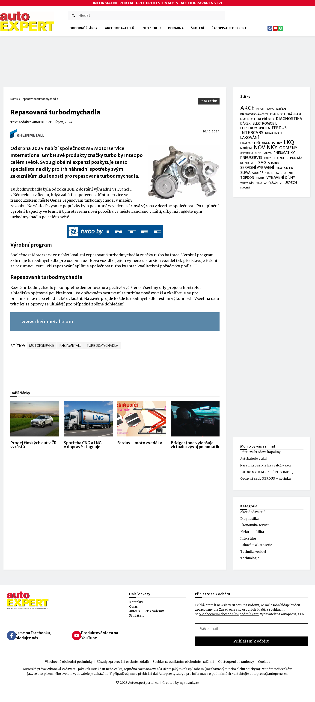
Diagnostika (249, 519)
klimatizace (274, 133)
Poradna (176, 28)
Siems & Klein (284, 168)
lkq (289, 142)
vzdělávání (271, 183)
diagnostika (289, 119)
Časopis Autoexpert (229, 28)
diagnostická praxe (286, 114)
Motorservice (41, 346)
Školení (197, 28)
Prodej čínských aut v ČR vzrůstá (33, 444)
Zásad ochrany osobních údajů (242, 610)
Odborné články (83, 28)
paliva (267, 153)
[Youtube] (275, 28)
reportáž (294, 158)
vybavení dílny (280, 177)
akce (247, 108)
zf (281, 183)
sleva (245, 172)
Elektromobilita (252, 532)
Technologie (249, 558)
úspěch (291, 183)
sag (262, 163)
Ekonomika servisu (254, 525)
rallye (268, 158)
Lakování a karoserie (256, 545)
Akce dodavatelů (119, 28)
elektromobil (265, 123)
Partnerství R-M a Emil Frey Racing (267, 472)
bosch (260, 109)
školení (245, 187)
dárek (245, 123)
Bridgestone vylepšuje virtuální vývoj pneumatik (195, 444)
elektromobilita (255, 128)
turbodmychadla (102, 346)
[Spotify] (280, 28)
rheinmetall (70, 346)
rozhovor (248, 163)
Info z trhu (151, 28)
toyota (260, 178)
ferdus (279, 128)
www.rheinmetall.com (47, 321)
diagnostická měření (254, 114)
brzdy (270, 109)
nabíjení (246, 148)
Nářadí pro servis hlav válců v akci (265, 465)
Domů (14, 99)
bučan (281, 109)
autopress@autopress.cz (268, 674)
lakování (249, 137)
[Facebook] (269, 28)
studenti (287, 173)
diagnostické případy (257, 119)
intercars (251, 133)
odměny (288, 148)
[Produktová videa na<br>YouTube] (76, 635)
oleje (258, 153)
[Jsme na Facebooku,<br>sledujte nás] (11, 635)
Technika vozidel (253, 552)
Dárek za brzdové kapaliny (260, 452)
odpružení (246, 153)
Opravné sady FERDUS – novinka (265, 479)
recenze (279, 158)
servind (273, 163)
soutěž (257, 173)
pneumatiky (284, 153)
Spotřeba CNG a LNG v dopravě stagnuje (82, 444)
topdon (247, 178)
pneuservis (251, 157)
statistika (272, 173)
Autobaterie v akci (253, 459)
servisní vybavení (257, 167)
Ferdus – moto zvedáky (139, 442)
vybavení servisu (251, 183)
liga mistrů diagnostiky (261, 143)
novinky (265, 147)
